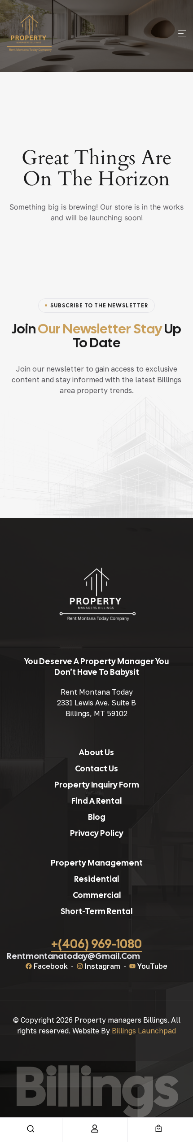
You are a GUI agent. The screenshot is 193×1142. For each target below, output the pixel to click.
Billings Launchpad (144, 1030)
